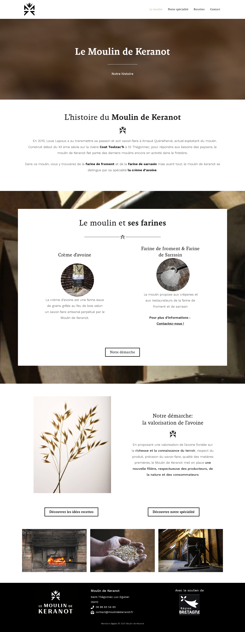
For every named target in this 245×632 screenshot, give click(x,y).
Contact (215, 9)
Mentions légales (109, 623)
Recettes (199, 9)
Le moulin (155, 9)
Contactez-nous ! (170, 323)
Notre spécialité (178, 9)
